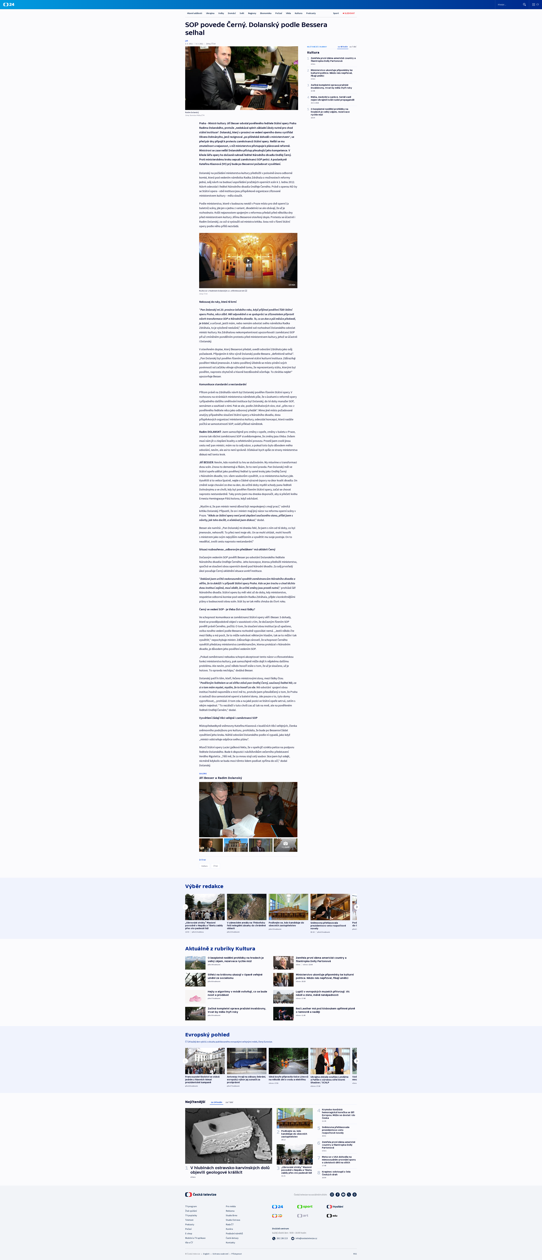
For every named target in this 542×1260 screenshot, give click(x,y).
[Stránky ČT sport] (304, 1206)
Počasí (278, 13)
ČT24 (215, 866)
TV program (191, 1206)
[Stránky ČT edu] (332, 1215)
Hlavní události (194, 13)
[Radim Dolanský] (241, 78)
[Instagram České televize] (332, 1194)
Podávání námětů (234, 1233)
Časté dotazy (232, 1238)
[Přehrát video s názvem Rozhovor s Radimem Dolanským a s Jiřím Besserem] (248, 260)
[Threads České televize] (354, 1194)
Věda (288, 13)
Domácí (232, 13)
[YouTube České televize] (343, 1194)
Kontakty (230, 1242)
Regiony (252, 13)
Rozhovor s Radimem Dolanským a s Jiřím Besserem (221, 290)
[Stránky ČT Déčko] (277, 1215)
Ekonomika (265, 13)
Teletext (189, 1219)
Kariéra (229, 1228)
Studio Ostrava (233, 1219)
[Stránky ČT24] (277, 1206)
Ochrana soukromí (220, 1254)
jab (186, 40)
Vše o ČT (189, 1242)
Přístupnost (236, 1254)
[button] (248, 260)
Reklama (230, 1210)
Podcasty (311, 13)
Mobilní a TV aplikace (195, 1238)
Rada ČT (230, 1224)
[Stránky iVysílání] (335, 1206)
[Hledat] (524, 4)
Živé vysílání (191, 1210)
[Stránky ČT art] (302, 1215)
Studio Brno (231, 1215)
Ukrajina (210, 13)
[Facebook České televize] (337, 1194)
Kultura (298, 13)
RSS (355, 1254)
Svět (242, 13)
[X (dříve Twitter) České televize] (349, 1194)
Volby (221, 13)
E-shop (188, 1233)
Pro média (231, 1206)
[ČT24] (8, 4)
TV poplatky (191, 1215)
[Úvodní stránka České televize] (201, 1194)
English (206, 1254)
